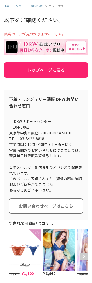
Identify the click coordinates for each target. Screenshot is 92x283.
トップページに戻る (46, 70)
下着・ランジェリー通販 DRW (23, 6)
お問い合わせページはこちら (46, 206)
